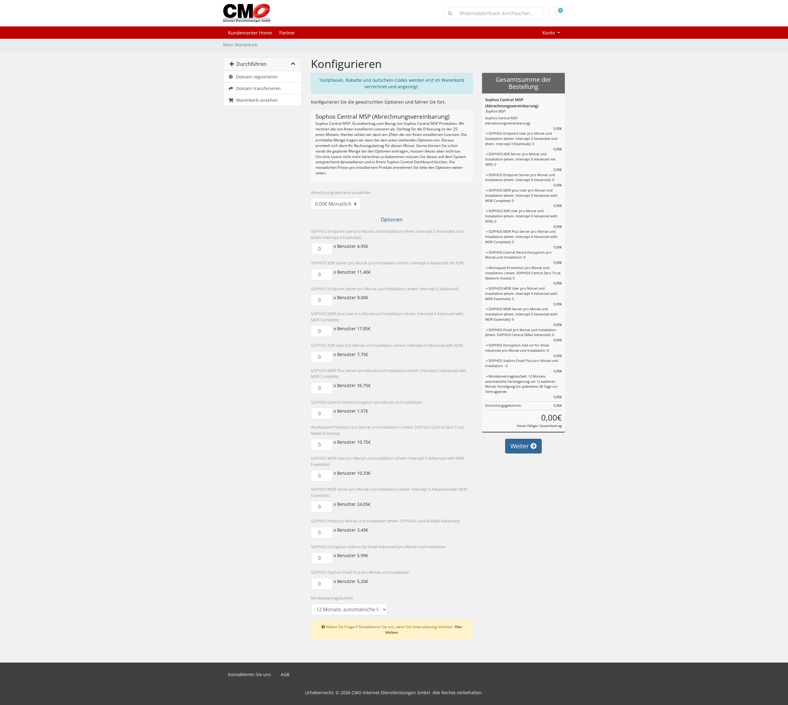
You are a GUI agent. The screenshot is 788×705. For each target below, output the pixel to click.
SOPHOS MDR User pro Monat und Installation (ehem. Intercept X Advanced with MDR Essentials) (387, 461)
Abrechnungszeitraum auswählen (341, 192)
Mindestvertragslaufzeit (332, 598)
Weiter (520, 446)
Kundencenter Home (250, 33)
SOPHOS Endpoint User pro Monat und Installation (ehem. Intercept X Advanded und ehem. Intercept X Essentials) (387, 234)
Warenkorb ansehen (256, 100)
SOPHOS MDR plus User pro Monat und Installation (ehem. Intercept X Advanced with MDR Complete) (387, 317)
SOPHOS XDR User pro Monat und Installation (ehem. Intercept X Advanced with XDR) (387, 345)
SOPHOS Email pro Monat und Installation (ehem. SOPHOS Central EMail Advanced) (385, 521)
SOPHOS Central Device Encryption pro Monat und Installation (366, 402)
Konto (549, 33)
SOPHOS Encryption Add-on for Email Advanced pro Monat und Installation (378, 546)
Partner (287, 33)
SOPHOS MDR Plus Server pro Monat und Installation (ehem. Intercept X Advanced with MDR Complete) (388, 373)
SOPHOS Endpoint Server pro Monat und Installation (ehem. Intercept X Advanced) (385, 288)
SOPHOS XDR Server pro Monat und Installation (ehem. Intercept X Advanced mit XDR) (387, 263)
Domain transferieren (257, 88)
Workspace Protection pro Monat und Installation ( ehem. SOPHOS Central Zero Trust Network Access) (387, 430)
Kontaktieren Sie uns (249, 674)
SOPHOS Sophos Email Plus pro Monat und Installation (360, 572)
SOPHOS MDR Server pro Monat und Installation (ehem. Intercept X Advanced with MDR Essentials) (389, 492)
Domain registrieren (256, 77)
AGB (285, 674)
